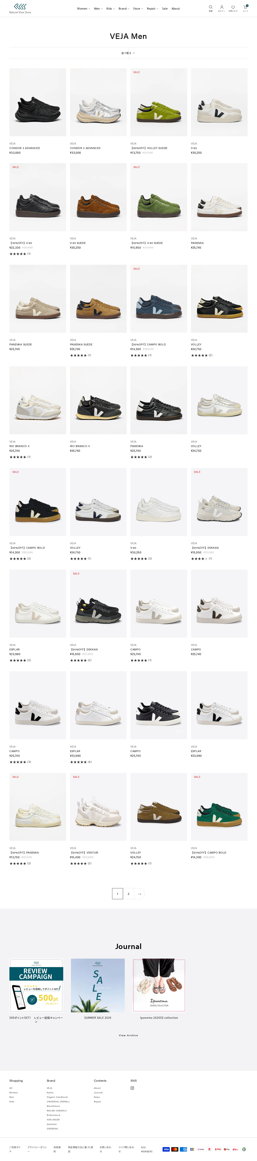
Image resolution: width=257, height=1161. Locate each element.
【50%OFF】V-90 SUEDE (146, 243)
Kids (109, 8)
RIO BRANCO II (19, 446)
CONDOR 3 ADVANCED (24, 148)
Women (82, 8)
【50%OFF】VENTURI (84, 852)
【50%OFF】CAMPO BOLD (148, 344)
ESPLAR (14, 649)
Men (97, 8)
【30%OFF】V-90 (20, 243)
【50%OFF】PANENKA (24, 852)
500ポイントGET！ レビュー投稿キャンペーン (36, 1019)
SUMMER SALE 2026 (97, 1017)
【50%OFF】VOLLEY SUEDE (148, 148)
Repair (151, 8)
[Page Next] (139, 893)
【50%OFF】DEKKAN (205, 547)
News (97, 1096)
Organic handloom (57, 1096)
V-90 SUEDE (78, 243)
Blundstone (53, 1105)
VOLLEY (196, 344)
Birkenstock (53, 1114)
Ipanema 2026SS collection (159, 1017)
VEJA (12, 143)
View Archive (128, 1035)
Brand (123, 8)
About (176, 8)
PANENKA (197, 243)
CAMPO (135, 649)
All (10, 1087)
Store (136, 8)
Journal (98, 1092)
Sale (165, 8)
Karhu (50, 1092)
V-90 (194, 148)
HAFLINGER (53, 1119)
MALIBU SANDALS (57, 1110)
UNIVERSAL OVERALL (58, 1101)
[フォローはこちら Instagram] (132, 1088)
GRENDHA (52, 1128)
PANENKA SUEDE (20, 344)
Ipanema (52, 1123)
